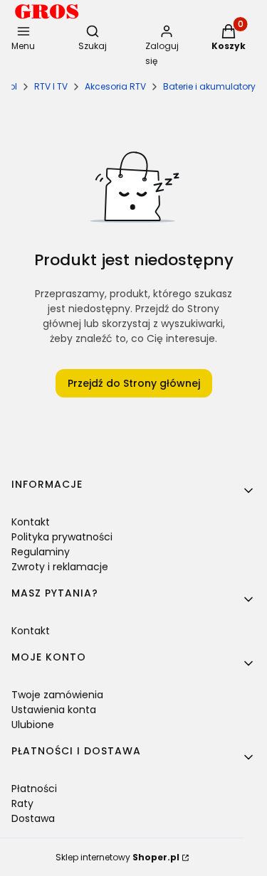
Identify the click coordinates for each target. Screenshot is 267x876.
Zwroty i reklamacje (59, 567)
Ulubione (32, 724)
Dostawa (33, 818)
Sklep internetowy (117, 857)
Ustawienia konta (53, 710)
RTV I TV (51, 86)
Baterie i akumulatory (209, 86)
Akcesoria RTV (115, 86)
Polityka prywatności (61, 537)
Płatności (34, 788)
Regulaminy (40, 552)
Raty (22, 803)
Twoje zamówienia (57, 695)
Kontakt (30, 522)
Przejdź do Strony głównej (134, 383)
